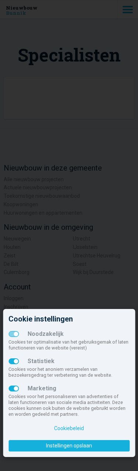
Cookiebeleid (69, 428)
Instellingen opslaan (69, 446)
